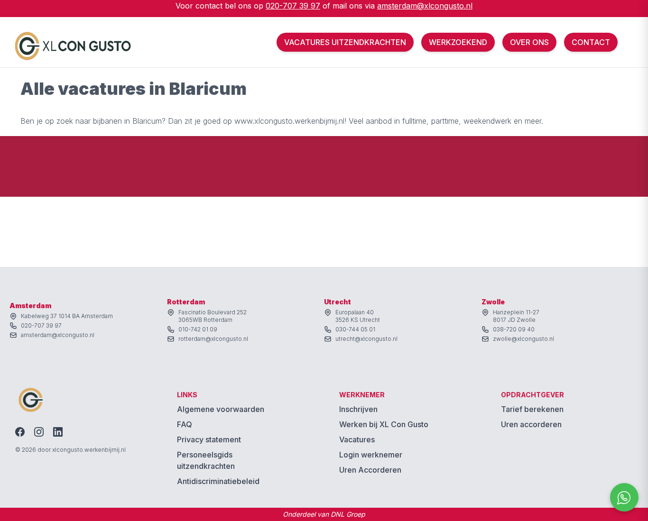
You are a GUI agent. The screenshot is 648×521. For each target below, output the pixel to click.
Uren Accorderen (370, 470)
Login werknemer (370, 454)
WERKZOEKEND (458, 42)
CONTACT (591, 42)
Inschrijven (358, 409)
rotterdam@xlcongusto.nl (213, 338)
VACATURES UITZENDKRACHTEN (345, 42)
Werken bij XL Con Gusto (383, 424)
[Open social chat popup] (624, 497)
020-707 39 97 (293, 5)
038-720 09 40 (514, 329)
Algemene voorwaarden (220, 409)
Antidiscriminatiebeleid (218, 481)
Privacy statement (209, 439)
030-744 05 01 (355, 329)
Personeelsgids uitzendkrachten (206, 460)
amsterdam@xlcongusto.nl (424, 5)
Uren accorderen (531, 424)
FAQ (184, 424)
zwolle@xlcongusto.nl (523, 338)
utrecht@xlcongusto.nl (366, 338)
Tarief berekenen (532, 409)
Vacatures (357, 439)
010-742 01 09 (197, 329)
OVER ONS (529, 42)
